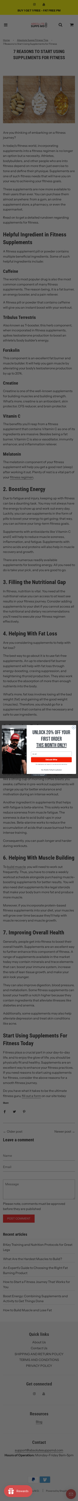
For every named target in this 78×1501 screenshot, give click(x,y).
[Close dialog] (73, 727)
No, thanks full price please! (51, 770)
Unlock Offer (51, 759)
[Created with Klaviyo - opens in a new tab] (39, 775)
